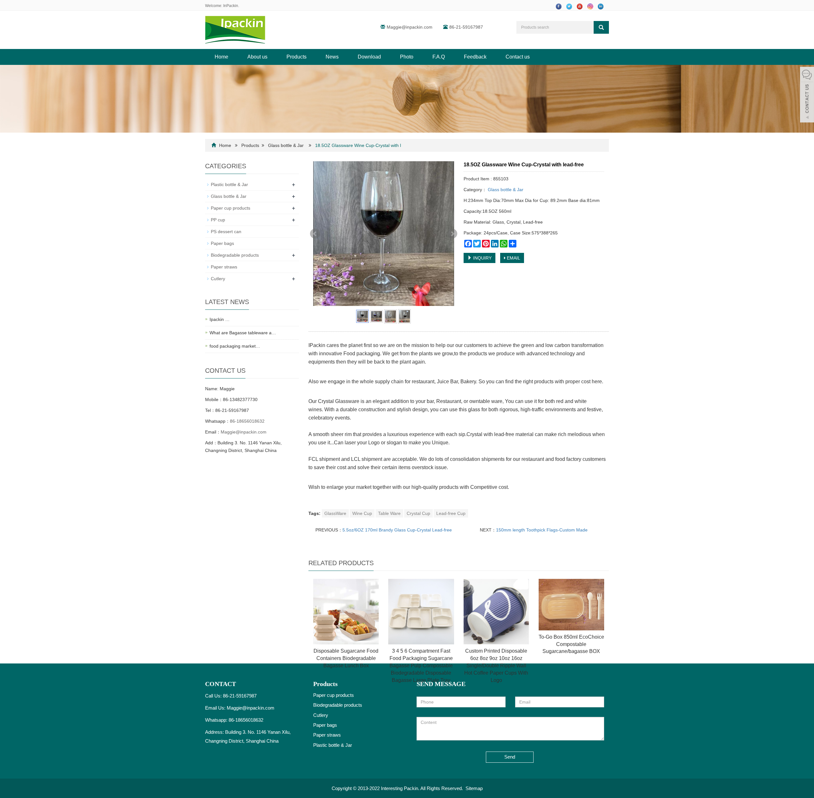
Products (296, 56)
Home (221, 56)
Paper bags (222, 243)
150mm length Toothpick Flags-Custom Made (542, 529)
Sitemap (474, 788)
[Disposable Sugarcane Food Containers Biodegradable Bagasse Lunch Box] (346, 611)
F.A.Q (438, 56)
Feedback (475, 56)
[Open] (807, 95)
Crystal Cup (418, 513)
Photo (406, 56)
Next (452, 234)
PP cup (218, 219)
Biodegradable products (235, 255)
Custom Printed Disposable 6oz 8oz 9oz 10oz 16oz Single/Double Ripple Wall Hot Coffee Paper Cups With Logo (496, 665)
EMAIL (513, 257)
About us (257, 56)
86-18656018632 (247, 421)
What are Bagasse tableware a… (243, 332)
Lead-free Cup (451, 513)
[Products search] (601, 27)
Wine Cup (362, 513)
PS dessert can (226, 231)
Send (509, 757)
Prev (315, 234)
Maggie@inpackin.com (409, 27)
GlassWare (335, 513)
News (332, 56)
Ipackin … (220, 319)
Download (369, 56)
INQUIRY (482, 257)
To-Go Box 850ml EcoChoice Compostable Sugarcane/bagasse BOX (571, 644)
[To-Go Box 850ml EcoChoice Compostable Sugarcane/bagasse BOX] (571, 604)
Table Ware (389, 513)
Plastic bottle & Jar (229, 184)
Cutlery (218, 278)
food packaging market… (235, 346)
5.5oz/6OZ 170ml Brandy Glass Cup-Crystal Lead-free (397, 529)
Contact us (518, 56)
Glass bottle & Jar (286, 145)
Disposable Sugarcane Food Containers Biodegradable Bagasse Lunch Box (346, 658)
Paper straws (224, 266)
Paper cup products (230, 208)
